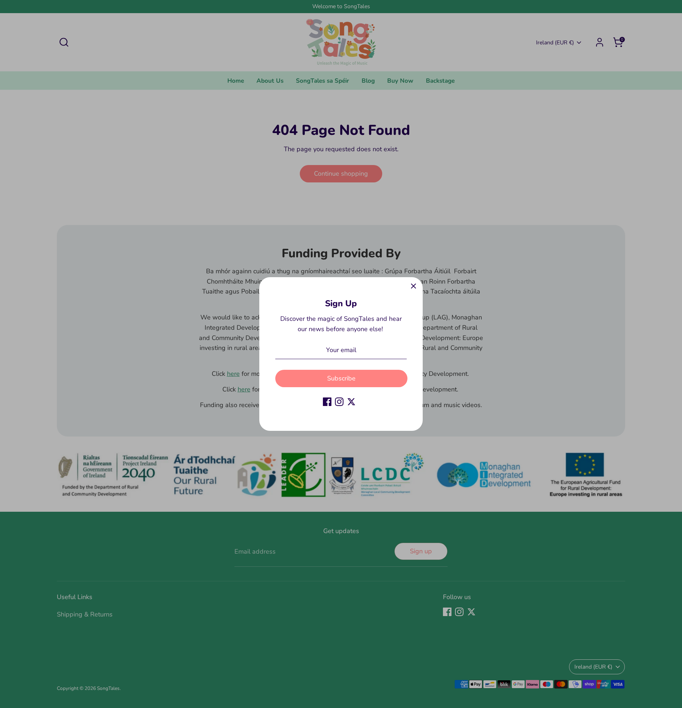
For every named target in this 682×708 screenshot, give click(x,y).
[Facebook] (327, 401)
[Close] (413, 286)
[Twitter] (351, 401)
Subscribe (341, 378)
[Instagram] (339, 401)
